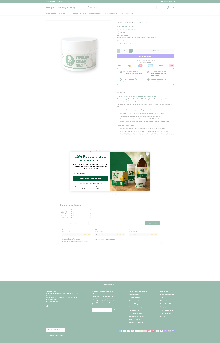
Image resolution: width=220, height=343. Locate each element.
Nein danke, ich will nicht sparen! (90, 183)
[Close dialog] (147, 153)
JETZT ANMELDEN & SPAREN (90, 178)
